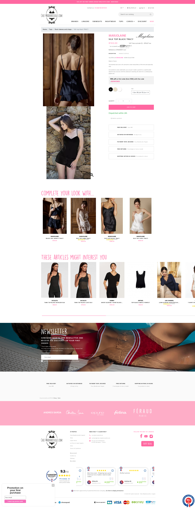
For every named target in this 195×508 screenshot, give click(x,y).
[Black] (111, 91)
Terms (59, 398)
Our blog (147, 443)
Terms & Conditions (75, 448)
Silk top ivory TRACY (140, 238)
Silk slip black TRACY (112, 238)
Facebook (141, 436)
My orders (73, 461)
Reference (112, 50)
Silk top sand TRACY (83, 238)
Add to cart (131, 107)
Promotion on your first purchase (15, 490)
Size (132, 89)
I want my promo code (15, 501)
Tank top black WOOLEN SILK (54, 302)
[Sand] (115, 91)
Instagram (151, 436)
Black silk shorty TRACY (55, 238)
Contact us (73, 456)
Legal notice (73, 440)
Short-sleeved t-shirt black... (112, 302)
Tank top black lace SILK (83, 302)
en (121, 8)
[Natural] (120, 91)
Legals (153, 494)
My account (73, 453)
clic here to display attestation (115, 491)
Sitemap (72, 458)
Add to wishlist (117, 118)
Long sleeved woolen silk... (169, 302)
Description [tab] (112, 53)
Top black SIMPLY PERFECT (140, 302)
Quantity (111, 101)
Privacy (55, 398)
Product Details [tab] (124, 53)
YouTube (146, 436)
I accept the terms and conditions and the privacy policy (61, 361)
